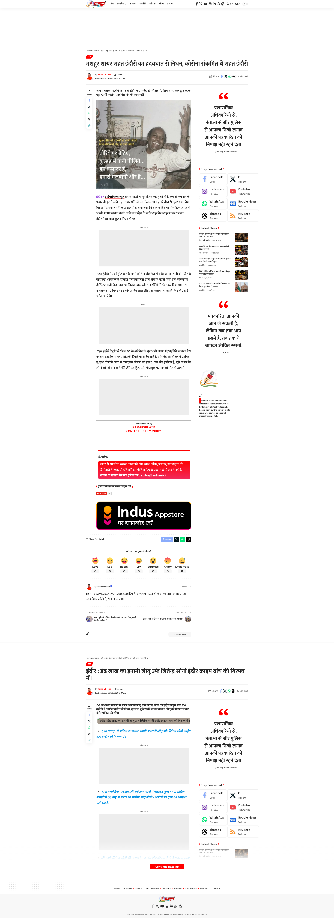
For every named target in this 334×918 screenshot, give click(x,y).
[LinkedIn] (214, 4)
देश (200, 240)
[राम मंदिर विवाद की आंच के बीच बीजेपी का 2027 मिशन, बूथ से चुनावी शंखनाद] (241, 287)
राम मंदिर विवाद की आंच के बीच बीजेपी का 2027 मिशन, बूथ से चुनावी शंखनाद (215, 285)
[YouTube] (205, 4)
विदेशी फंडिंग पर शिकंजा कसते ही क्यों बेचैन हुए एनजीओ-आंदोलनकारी (214, 272)
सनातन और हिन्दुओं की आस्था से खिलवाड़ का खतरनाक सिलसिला (214, 235)
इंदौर (89, 56)
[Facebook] (196, 4)
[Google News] (243, 203)
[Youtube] (243, 191)
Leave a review (181, 634)
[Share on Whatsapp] (230, 76)
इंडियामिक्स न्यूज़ (114, 196)
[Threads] (222, 4)
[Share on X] (226, 76)
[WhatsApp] (218, 4)
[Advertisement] (167, 27)
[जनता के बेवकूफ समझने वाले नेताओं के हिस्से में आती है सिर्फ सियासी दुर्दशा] (241, 262)
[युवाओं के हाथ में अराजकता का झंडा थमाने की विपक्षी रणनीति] (241, 250)
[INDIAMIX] (96, 4)
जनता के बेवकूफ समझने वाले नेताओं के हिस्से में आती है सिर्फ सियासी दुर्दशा (215, 260)
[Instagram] (210, 4)
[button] (176, 4)
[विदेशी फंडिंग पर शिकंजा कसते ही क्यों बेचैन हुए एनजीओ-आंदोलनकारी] (241, 275)
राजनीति (205, 252)
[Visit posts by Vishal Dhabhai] (89, 586)
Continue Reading (167, 866)
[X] (200, 4)
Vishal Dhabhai (104, 74)
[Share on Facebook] (222, 76)
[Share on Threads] (234, 76)
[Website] (190, 587)
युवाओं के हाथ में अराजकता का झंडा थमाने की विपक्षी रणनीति (214, 248)
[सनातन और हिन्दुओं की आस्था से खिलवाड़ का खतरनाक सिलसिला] (241, 237)
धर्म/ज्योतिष (206, 240)
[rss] (243, 216)
